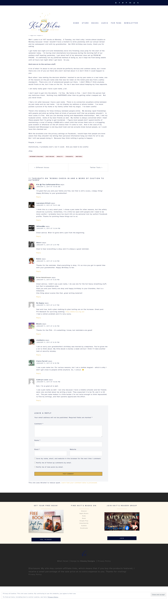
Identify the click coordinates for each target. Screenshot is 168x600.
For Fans (116, 23)
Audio (105, 23)
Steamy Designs (88, 561)
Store (85, 23)
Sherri (39, 242)
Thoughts (69, 156)
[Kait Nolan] (45, 22)
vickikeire (40, 340)
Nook (84, 518)
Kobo (84, 516)
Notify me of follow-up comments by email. (54, 462)
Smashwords (84, 523)
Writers (79, 156)
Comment (38, 424)
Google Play (84, 520)
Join (122, 538)
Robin (38, 259)
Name (37, 440)
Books (95, 23)
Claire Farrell (42, 361)
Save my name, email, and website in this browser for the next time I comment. (68, 458)
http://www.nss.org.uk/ (75, 311)
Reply (38, 197)
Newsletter (131, 23)
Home (76, 23)
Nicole (39, 324)
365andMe (40, 226)
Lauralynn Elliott (43, 203)
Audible (84, 525)
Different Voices (42, 167)
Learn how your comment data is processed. (79, 482)
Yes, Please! (46, 539)
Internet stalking (36, 156)
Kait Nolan (50, 156)
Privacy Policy (104, 561)
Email (37, 449)
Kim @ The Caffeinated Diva (48, 184)
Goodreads (84, 528)
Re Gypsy (40, 303)
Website (73, 449)
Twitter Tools (95, 167)
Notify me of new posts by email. (49, 467)
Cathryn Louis (42, 379)
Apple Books (84, 513)
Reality (60, 156)
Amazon (84, 511)
